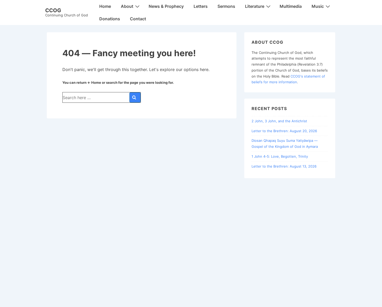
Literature (254, 6)
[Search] (135, 97)
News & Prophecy (166, 6)
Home (105, 6)
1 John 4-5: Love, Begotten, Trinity (280, 156)
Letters (201, 6)
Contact (138, 18)
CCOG (53, 10)
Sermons (226, 6)
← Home (94, 82)
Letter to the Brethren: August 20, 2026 (284, 131)
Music (318, 6)
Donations (109, 18)
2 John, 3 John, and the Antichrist (279, 121)
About (127, 6)
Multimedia (291, 6)
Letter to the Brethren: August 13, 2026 (284, 166)
